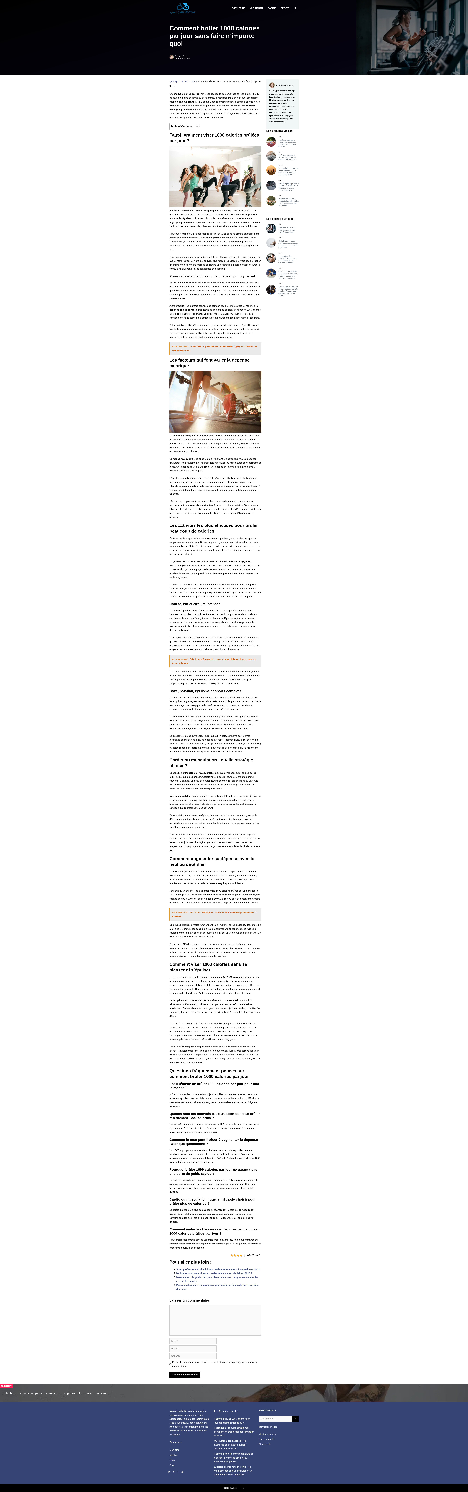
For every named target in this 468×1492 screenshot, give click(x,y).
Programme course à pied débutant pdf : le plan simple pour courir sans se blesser (288, 202)
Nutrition (256, 8)
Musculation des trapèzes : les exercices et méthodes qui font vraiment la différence (287, 259)
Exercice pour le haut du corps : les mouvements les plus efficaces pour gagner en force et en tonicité (288, 291)
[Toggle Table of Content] (196, 126)
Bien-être (238, 8)
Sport (285, 8)
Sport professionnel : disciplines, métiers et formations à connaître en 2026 (218, 1269)
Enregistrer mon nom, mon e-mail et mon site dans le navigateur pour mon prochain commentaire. (215, 1364)
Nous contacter (267, 1439)
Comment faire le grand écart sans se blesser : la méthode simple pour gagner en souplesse (288, 274)
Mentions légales (268, 1434)
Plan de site (265, 1444)
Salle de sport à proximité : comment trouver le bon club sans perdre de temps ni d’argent (288, 186)
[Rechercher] (295, 1419)
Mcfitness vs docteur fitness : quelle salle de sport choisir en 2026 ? (214, 1273)
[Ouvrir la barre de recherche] (295, 8)
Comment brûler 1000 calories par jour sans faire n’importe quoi (287, 230)
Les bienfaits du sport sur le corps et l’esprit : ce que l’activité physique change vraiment (288, 171)
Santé (272, 8)
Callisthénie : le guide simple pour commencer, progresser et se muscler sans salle (288, 244)
